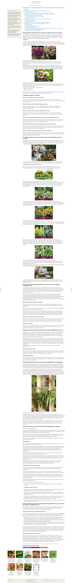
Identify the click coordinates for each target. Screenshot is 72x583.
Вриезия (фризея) (28, 24)
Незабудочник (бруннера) (30, 21)
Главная (31, 5)
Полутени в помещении (37, 543)
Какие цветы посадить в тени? (30, 20)
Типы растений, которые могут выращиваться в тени (35, 29)
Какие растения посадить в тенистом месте (33, 30)
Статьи (39, 5)
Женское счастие (56, 543)
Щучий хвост (52, 543)
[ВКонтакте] (27, 547)
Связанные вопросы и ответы (29, 11)
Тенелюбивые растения (29, 17)
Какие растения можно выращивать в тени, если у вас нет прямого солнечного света (39, 14)
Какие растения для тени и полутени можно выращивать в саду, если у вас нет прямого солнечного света (43, 28)
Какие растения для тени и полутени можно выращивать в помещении (37, 22)
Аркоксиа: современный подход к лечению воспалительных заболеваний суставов (14, 31)
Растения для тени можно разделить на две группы (34, 16)
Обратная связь (46, 579)
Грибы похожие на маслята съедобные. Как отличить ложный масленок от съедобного (14, 19)
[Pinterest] (35, 547)
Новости (35, 5)
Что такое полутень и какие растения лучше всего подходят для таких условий (38, 13)
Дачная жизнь (36, 2)
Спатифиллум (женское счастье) (31, 27)
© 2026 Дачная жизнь (10, 579)
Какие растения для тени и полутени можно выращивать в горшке (36, 23)
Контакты (27, 579)
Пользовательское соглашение (32, 579)
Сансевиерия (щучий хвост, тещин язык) (32, 25)
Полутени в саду (42, 543)
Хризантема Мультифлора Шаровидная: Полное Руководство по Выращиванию (14, 23)
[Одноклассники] (44, 547)
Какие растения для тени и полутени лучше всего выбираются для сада (37, 18)
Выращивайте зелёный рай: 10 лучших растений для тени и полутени (37, 10)
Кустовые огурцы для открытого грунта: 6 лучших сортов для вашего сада (14, 27)
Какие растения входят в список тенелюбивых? (34, 15)
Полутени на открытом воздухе (29, 543)
